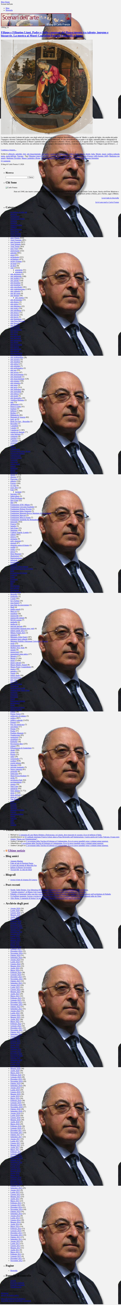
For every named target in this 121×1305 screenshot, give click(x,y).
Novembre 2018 (16, 1107)
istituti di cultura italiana (19, 567)
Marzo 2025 (14, 945)
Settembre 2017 (16, 1137)
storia (3, 156)
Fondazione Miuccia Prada (20, 517)
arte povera (14, 372)
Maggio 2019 (15, 1094)
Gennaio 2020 (15, 1077)
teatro (12, 801)
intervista (13, 564)
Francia (13, 524)
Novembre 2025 (16, 928)
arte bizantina (15, 283)
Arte (24, 154)
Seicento (13, 765)
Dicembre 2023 (16, 977)
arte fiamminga (16, 319)
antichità (18, 154)
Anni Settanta (15, 244)
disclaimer (5, 1293)
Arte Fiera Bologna (17, 321)
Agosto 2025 (15, 934)
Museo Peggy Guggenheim (20, 667)
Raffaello (13, 742)
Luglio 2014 (15, 1218)
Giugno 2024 (15, 964)
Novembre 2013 (16, 1235)
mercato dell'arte (16, 626)
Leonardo (14, 579)
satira (12, 757)
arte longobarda (16, 345)
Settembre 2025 (16, 932)
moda (12, 643)
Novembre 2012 (16, 1261)
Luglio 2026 (15, 911)
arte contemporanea (17, 289)
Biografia (9, 10)
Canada (13, 428)
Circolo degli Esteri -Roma (20, 451)
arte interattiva (15, 338)
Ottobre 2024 (15, 955)
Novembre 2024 (16, 953)
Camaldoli (14, 426)
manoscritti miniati (17, 618)
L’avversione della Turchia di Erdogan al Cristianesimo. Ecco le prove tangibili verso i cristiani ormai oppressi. (67, 841)
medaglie (13, 622)
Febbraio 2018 (15, 1126)
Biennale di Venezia (17, 417)
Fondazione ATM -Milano (20, 505)
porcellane (14, 727)
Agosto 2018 (15, 1113)
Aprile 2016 (14, 1173)
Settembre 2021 (16, 1034)
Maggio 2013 (15, 1248)
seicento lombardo (17, 767)
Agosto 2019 (15, 1088)
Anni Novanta (15, 236)
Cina (12, 445)
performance (15, 703)
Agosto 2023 (15, 985)
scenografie (14, 759)
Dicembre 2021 (16, 1028)
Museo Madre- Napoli (18, 665)
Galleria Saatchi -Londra (19, 532)
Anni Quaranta (16, 240)
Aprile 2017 (14, 1147)
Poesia (12, 712)
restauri (13, 746)
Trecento (13, 808)
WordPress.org (15, 1287)
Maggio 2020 (15, 1069)
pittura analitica (16, 710)
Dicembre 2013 (16, 1233)
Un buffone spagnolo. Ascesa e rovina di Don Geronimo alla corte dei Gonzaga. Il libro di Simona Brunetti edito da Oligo (55, 896)
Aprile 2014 (14, 1224)
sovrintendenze (16, 782)
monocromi (14, 652)
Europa (13, 483)
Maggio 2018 (15, 1120)
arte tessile (14, 396)
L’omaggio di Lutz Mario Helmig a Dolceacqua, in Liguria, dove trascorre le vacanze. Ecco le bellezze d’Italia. (60, 835)
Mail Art (13, 611)
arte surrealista (15, 392)
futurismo (13, 530)
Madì (12, 607)
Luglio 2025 (15, 936)
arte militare (14, 351)
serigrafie (13, 771)
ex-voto (13, 485)
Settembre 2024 (16, 958)
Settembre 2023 (16, 983)
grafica (12, 550)
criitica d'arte (74, 154)
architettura (14, 259)
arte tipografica (16, 398)
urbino (12, 816)
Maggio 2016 (15, 1171)
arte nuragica (15, 360)
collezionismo (15, 456)
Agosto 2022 (15, 1011)
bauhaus (13, 409)
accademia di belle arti (18, 212)
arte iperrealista (16, 340)
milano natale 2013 (17, 631)
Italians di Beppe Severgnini (20, 868)
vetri (12, 821)
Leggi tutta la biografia (110, 198)
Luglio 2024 (15, 962)
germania (13, 539)
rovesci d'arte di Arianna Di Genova (23, 880)
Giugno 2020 (15, 1066)
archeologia (14, 257)
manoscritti (14, 616)
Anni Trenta (14, 246)
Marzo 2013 (14, 1252)
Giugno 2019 (15, 1092)
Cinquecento (63, 154)
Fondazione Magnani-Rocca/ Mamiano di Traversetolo (30, 513)
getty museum (15, 541)
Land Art (13, 575)
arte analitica (15, 278)
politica (13, 718)
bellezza (13, 411)
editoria (13, 481)
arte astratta (14, 281)
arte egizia (14, 304)
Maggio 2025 (15, 940)
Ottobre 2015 (15, 1186)
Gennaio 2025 (15, 949)
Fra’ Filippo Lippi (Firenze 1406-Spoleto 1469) (90, 156)
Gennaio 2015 (15, 1205)
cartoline (13, 439)
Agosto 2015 (15, 1190)
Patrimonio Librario (17, 701)
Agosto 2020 (15, 1062)
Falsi (12, 490)
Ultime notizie (16, 850)
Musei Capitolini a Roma (31, 158)
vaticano (13, 818)
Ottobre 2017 (15, 1135)
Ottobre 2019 (15, 1083)
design (12, 471)
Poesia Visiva (15, 714)
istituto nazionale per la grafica (21, 569)
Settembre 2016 (16, 1162)
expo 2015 (14, 488)
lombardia (14, 596)
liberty (12, 582)
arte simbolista (15, 389)
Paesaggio (14, 697)
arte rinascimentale (34, 154)
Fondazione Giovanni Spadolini (22, 507)
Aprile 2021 (14, 1045)
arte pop (13, 370)
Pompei (13, 722)
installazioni (14, 562)
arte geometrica (16, 330)
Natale (12, 673)
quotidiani (14, 739)
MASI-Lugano (16, 620)
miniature (13, 635)
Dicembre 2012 (16, 1258)
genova (13, 537)
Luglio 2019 (15, 1090)
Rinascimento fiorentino (90, 158)
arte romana (14, 381)
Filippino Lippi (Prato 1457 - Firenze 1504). (45, 156)
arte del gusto (15, 293)
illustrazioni (14, 556)
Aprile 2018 (14, 1122)
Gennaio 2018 (15, 1128)
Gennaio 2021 (15, 1051)
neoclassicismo (16, 678)
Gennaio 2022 (15, 1026)
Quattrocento (15, 735)
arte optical (14, 364)
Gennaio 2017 (15, 1154)
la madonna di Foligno (18, 573)
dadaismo (13, 468)
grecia (12, 552)
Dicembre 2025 (16, 926)
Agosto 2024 (15, 960)
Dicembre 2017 (16, 1130)
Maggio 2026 (15, 915)
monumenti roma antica (19, 654)
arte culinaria (15, 291)
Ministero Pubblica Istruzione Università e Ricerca (29, 641)
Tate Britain (14, 799)
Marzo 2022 (14, 1022)
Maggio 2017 (15, 1145)
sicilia (12, 778)
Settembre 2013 (16, 1239)
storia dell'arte (11, 156)
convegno (14, 462)
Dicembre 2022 (16, 1002)
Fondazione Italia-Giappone (20, 511)
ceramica (13, 443)
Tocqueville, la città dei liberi (21, 870)
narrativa (13, 671)
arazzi (12, 255)
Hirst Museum (15, 554)
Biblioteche (14, 415)
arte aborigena (15, 274)
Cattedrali (14, 441)
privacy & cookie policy (10, 1295)
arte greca (14, 334)
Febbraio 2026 (15, 921)
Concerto (13, 460)
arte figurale (14, 323)
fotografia (14, 522)
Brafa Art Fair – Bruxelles (20, 421)
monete (13, 650)
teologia (13, 803)
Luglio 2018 (15, 1115)
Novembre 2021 (16, 1030)
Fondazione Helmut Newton (21, 509)
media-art (13, 624)
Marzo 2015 (14, 1201)
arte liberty (14, 342)
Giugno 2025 (15, 938)
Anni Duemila (15, 234)
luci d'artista (14, 601)
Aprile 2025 (14, 943)
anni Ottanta (14, 238)
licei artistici (14, 588)
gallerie (13, 535)
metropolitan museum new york (22, 628)
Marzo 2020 (14, 1073)
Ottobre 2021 (15, 1032)
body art (13, 419)
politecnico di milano (18, 716)
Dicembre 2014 (16, 1207)
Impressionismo (16, 558)
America (13, 221)
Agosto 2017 (15, 1139)
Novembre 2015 (16, 1184)
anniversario (14, 251)
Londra (13, 599)
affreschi (11, 154)
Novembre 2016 (16, 1158)
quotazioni (14, 737)
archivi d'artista (16, 261)
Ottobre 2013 (15, 1237)
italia (93, 154)
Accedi (13, 1281)
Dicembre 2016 (16, 1156)
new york (13, 682)
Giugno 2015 (15, 1194)
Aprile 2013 (14, 1250)
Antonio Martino (16, 861)
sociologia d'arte (16, 780)
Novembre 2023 (16, 979)
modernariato (15, 646)
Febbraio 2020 (15, 1075)
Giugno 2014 (15, 1220)
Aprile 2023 (14, 994)
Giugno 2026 (15, 913)
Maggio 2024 (15, 966)
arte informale (15, 336)
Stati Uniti (14, 786)
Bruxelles (13, 424)
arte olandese (15, 362)
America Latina (16, 225)
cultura (82, 154)
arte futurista (15, 328)
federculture (14, 496)
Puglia (12, 731)
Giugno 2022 (15, 1015)
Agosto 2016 (15, 1165)
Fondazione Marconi (18, 515)
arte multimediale (16, 357)
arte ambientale (16, 276)
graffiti (12, 547)
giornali (13, 543)
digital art (13, 473)
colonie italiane (16, 458)
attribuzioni (14, 404)
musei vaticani (15, 663)
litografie (13, 594)
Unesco (13, 812)
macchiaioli (14, 603)
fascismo (13, 494)
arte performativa (16, 368)
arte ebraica (14, 302)
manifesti (13, 614)
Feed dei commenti (17, 1285)
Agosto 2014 (15, 1216)
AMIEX (13, 227)
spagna (13, 784)
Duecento (14, 479)
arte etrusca (14, 313)
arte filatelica (15, 325)
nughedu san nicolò (17, 688)
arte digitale (14, 296)
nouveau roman (16, 684)
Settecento (14, 774)
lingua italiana (15, 592)
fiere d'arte (14, 500)
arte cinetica (19, 298)
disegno (13, 477)
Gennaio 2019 (15, 1103)
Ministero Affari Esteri (18, 637)
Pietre (12, 705)
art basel (13, 264)
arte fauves (14, 317)
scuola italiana (15, 763)
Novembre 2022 (16, 1004)
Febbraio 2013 (15, 1254)
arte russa (13, 385)
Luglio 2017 (15, 1141)
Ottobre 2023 (15, 981)
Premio (13, 729)
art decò (13, 266)
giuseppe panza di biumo (19, 545)
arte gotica (14, 332)
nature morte (15, 675)
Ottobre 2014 (15, 1211)
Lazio (12, 577)
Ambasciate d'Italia (17, 219)
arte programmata (16, 375)
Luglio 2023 (15, 987)
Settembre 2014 (16, 1214)
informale (13, 560)
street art (13, 797)
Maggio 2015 (15, 1197)
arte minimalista (16, 355)
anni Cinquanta (16, 229)
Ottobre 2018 (15, 1109)
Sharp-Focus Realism (18, 776)
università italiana (16, 814)
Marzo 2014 (14, 1226)
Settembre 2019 (16, 1086)
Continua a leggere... (8, 150)
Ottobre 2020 (15, 1058)
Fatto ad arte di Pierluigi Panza (21, 863)
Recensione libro (16, 744)
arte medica (14, 347)
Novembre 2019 (16, 1081)
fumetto (13, 526)
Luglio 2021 (15, 1039)
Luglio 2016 (15, 1167)
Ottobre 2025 (15, 930)
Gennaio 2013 (15, 1256)
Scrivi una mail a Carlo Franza (107, 202)
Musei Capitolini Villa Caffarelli (53, 158)
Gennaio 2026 (15, 923)
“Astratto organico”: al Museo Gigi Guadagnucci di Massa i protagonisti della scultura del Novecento (48, 892)
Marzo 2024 (14, 970)
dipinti (88, 154)
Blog (7, 8)
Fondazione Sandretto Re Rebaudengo (24, 520)
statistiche (14, 789)
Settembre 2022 (16, 1009)
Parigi (12, 699)
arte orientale (15, 366)
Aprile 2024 (14, 968)
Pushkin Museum (16, 733)
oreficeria (13, 693)
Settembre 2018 (16, 1111)
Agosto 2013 (15, 1241)
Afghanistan (14, 217)
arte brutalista (15, 285)
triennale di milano (17, 810)
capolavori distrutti (17, 432)
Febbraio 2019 (15, 1101)
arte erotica (14, 308)
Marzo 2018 (14, 1124)
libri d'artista (14, 586)
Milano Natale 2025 (17, 633)
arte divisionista (16, 300)
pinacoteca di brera (17, 707)
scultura (13, 761)
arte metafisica (15, 349)
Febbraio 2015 (15, 1203)
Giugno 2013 (15, 1246)
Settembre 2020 (16, 1060)
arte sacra (45, 154)
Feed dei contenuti (17, 1283)
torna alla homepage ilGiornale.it (13, 1299)
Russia (12, 754)
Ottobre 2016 (15, 1160)
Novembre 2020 (16, 1056)
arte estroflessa (15, 310)
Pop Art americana (17, 725)
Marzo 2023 (14, 996)
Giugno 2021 (15, 1041)
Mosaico (13, 656)
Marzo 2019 (14, 1098)
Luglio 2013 (15, 1244)
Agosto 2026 (15, 908)
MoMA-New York (17, 648)
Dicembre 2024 (16, 951)
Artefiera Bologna (17, 400)
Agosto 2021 (15, 1036)
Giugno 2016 (15, 1169)
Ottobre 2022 (15, 1007)
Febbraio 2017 (15, 1152)
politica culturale (113, 154)
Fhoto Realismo (16, 498)
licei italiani (14, 590)
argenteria (18, 270)
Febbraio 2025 (15, 947)
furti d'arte (14, 528)
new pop (13, 680)
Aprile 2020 (14, 1071)
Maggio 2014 (15, 1222)
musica (13, 669)
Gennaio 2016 (15, 1179)
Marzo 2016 (14, 1175)
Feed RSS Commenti (23, 1301)
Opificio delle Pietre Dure (20, 690)
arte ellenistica (15, 306)
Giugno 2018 (15, 1118)
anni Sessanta (15, 242)
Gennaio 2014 (15, 1231)
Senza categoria (16, 769)
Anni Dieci (14, 232)
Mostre (98, 154)
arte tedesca (14, 394)
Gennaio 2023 (15, 1000)
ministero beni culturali (18, 639)
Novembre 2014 (16, 1209)
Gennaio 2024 (15, 975)
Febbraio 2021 (15, 1049)
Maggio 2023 (15, 992)
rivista (12, 752)
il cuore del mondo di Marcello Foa (23, 865)
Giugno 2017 (15, 1143)
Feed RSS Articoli (8, 1301)
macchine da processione (19, 605)
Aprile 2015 (14, 1199)
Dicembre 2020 (16, 1054)
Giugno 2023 (15, 990)
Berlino (13, 413)
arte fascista (14, 315)
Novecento (14, 686)
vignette (13, 825)
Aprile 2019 (14, 1096)
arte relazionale (16, 377)
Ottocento (14, 695)
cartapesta (14, 436)
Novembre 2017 (16, 1133)
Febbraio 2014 (15, 1229)
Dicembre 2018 (16, 1105)
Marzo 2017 (14, 1150)
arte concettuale (16, 287)
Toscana (20, 156)
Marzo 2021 (14, 1047)
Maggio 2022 (15, 1017)
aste (11, 402)
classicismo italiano (17, 453)
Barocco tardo (15, 407)
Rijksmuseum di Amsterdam (20, 748)
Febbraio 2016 (15, 1177)
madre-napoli (15, 609)
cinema (13, 447)
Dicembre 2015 (16, 1182)
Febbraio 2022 (15, 1024)
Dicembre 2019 (16, 1079)
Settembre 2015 (16, 1188)
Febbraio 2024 (15, 972)
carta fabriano (15, 434)
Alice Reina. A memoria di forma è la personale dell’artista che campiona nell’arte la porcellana (45, 898)
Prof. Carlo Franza (73, 158)
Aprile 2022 (14, 1019)
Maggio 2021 (15, 1043)
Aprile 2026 (14, 917)
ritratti (12, 750)
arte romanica (15, 383)
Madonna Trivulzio (13, 158)
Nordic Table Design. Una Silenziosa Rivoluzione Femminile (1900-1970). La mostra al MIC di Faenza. (49, 890)
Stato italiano (15, 791)
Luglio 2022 (15, 1013)
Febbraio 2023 (15, 998)
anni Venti (14, 249)
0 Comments (5, 161)
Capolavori (54, 154)
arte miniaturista (16, 353)
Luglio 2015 (15, 1192)
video (12, 823)
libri (11, 584)
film (11, 503)
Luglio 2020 (15, 1064)
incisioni (18, 492)
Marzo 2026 (14, 919)
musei (104, 154)
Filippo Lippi (67, 156)
